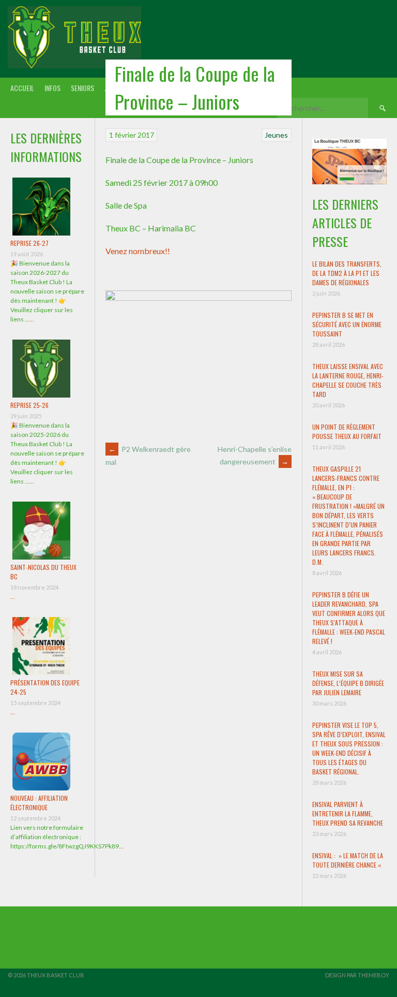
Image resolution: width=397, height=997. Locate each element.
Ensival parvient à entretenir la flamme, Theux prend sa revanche (347, 813)
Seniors (82, 87)
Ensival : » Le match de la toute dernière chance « (347, 860)
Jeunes (276, 134)
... (31, 319)
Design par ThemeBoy (357, 975)
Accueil (22, 87)
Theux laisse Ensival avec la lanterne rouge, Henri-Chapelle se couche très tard (348, 380)
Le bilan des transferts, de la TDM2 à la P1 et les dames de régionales (346, 273)
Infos (52, 87)
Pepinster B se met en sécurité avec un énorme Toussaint (346, 324)
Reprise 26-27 (29, 243)
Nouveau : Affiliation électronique (39, 803)
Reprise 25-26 (29, 405)
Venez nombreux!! (137, 251)
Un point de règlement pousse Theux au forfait (346, 431)
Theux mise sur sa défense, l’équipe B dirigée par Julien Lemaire (348, 683)
